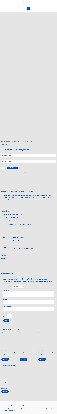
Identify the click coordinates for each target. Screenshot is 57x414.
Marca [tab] (23, 191)
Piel (18, 241)
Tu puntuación (7, 286)
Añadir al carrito (12, 168)
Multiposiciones (29, 248)
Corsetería (7, 141)
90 (15, 237)
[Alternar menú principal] (28, 8)
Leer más (5, 359)
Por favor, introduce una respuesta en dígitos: (15, 313)
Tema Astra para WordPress (28, 409)
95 (17, 237)
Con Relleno (21, 248)
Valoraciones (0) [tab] (30, 191)
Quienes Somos (49, 407)
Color (2, 158)
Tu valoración (7, 290)
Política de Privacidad (8, 409)
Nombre (5, 299)
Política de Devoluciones (8, 411)
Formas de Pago (8, 405)
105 (22, 237)
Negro (14, 241)
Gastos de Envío (8, 407)
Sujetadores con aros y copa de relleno (33, 172)
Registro (49, 405)
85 (14, 237)
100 (20, 237)
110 (24, 237)
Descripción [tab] (4, 191)
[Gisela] (6, 180)
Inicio (2, 141)
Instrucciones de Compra (48, 409)
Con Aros (15, 248)
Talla (2, 152)
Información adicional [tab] (14, 191)
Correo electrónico (8, 306)
